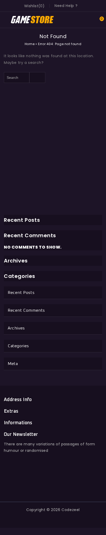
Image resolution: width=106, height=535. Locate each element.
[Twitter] (41, 485)
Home (29, 44)
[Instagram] (76, 485)
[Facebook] (29, 485)
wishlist (31, 6)
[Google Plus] (53, 485)
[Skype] (64, 485)
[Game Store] (32, 19)
